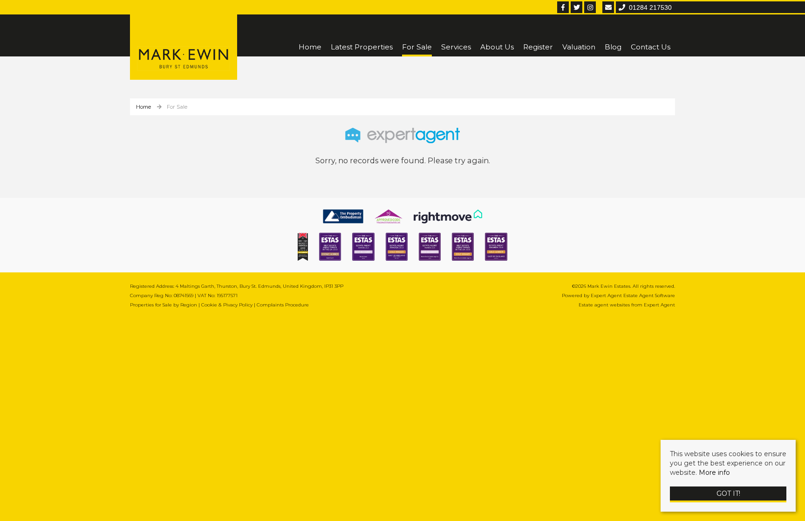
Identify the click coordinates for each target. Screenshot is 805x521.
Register (538, 46)
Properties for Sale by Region (163, 304)
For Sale (417, 46)
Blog (613, 46)
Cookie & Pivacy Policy (226, 304)
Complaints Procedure (283, 304)
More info (714, 472)
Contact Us (650, 46)
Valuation (578, 46)
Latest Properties (362, 46)
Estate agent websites (604, 304)
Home (310, 46)
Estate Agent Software (649, 295)
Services (456, 46)
